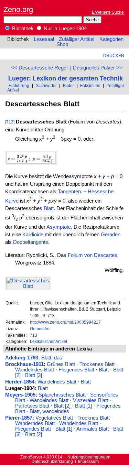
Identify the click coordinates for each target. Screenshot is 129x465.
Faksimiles (90, 85)
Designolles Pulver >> (97, 68)
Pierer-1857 (18, 418)
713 (33, 335)
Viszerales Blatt (90, 400)
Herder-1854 (19, 382)
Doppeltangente (30, 242)
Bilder (68, 85)
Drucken (113, 55)
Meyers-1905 (20, 395)
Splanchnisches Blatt (62, 395)
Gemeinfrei (40, 328)
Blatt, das (51, 357)
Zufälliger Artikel (76, 39)
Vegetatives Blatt (54, 418)
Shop (62, 44)
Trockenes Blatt (97, 364)
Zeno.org (18, 9)
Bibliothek (22, 28)
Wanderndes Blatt (35, 423)
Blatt (49, 208)
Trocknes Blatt (93, 418)
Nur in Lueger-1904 (64, 28)
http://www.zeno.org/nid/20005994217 (65, 322)
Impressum (88, 461)
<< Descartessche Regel (39, 68)
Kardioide (32, 234)
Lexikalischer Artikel (48, 341)
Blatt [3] (33, 375)
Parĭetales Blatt (32, 406)
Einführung (19, 85)
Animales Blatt (92, 429)
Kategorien (111, 39)
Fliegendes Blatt (76, 369)
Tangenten (69, 191)
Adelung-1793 (21, 357)
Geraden (110, 234)
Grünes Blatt (61, 364)
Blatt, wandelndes (49, 411)
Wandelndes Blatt (34, 369)
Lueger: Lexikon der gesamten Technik (65, 78)
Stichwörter (46, 85)
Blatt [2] (62, 406)
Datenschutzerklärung (52, 461)
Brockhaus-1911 (24, 364)
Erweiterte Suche (108, 12)
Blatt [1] (83, 406)
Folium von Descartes (92, 255)
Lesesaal (44, 39)
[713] (9, 122)
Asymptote (58, 227)
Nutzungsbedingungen (88, 457)
